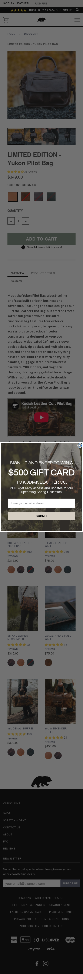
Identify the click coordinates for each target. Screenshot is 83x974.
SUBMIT (41, 516)
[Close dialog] (80, 445)
